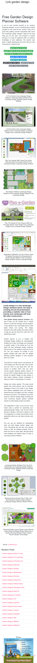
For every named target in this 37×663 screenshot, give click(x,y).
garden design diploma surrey (18, 66)
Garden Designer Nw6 (9, 618)
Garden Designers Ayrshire (10, 602)
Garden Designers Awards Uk (11, 580)
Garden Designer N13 (9, 599)
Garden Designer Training (10, 610)
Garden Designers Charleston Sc (12, 561)
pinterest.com (12, 544)
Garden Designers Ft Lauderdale (12, 557)
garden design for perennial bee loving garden (18, 51)
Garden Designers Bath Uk (10, 591)
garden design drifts (27, 63)
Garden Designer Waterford (11, 625)
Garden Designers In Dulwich (11, 595)
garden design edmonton (18, 60)
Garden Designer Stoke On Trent (12, 553)
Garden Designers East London (12, 606)
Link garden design (17, 1)
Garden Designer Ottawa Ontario (12, 584)
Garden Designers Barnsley (11, 565)
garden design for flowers (18, 48)
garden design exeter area (11, 63)
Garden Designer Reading (10, 568)
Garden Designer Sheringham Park (13, 587)
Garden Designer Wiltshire (10, 621)
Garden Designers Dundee (10, 576)
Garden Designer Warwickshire (12, 572)
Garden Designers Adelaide (11, 614)
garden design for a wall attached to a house (18, 54)
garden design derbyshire (18, 57)
